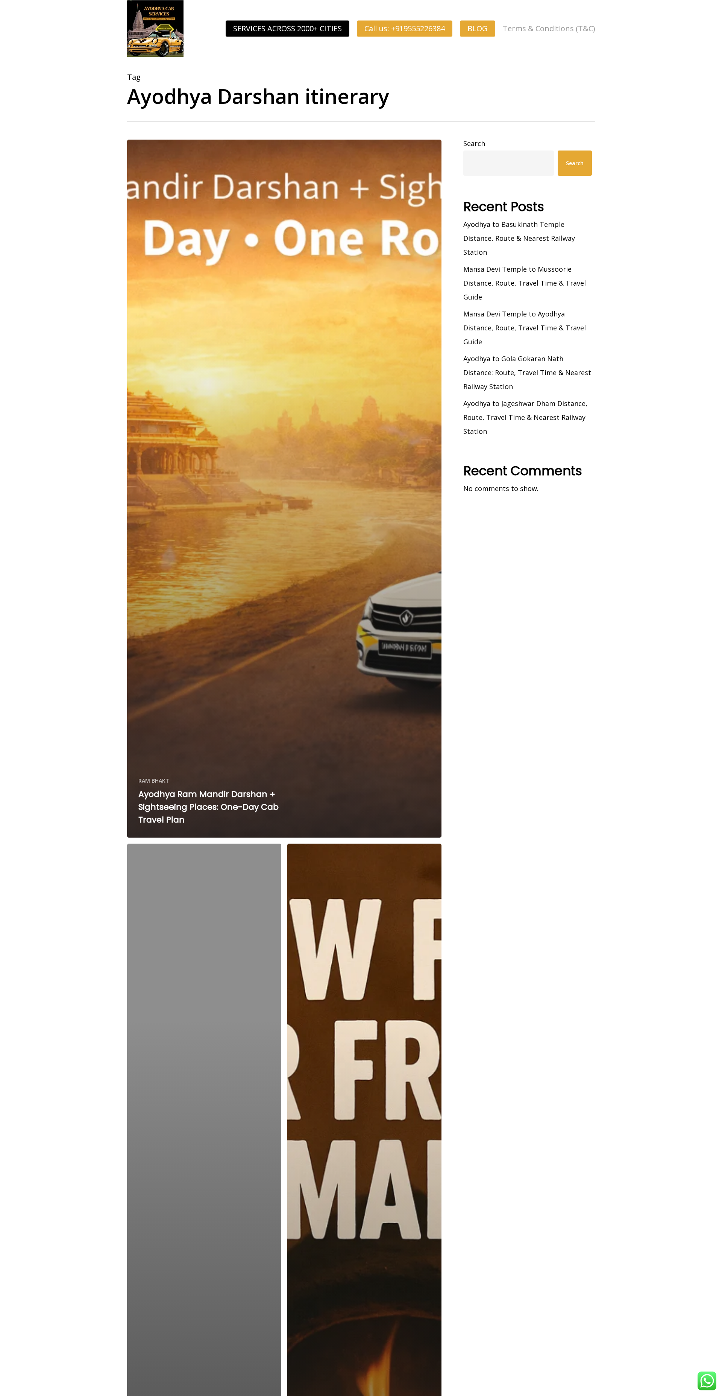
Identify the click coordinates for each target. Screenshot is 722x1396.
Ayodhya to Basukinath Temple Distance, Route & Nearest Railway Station (519, 238)
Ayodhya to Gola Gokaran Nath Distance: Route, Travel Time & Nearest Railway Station (527, 372)
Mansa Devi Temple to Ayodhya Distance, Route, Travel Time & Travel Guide (524, 327)
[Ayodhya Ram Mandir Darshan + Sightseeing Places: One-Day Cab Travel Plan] (284, 489)
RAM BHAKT (153, 780)
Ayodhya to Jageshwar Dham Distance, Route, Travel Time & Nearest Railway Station (525, 417)
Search (474, 143)
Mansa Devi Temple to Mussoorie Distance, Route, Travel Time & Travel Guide (524, 283)
